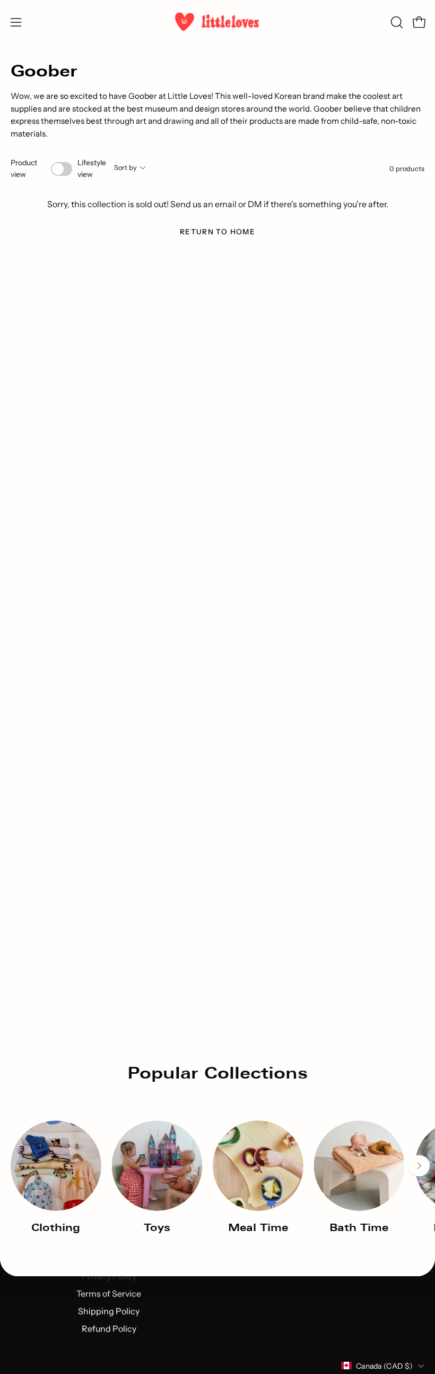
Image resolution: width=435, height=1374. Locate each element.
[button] (395, 22)
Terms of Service (108, 1293)
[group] (217, 1177)
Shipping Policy (109, 1310)
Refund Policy (109, 1328)
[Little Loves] (217, 22)
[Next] (419, 1165)
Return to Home (217, 231)
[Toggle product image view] (61, 169)
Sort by (125, 168)
